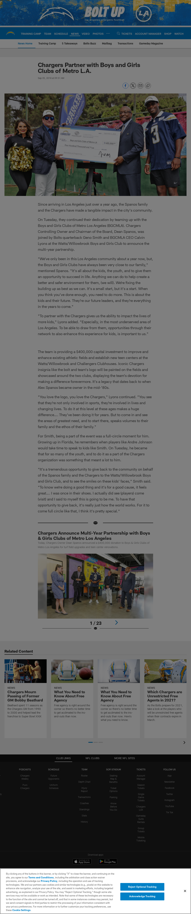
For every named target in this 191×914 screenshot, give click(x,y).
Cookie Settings (21, 910)
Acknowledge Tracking (142, 896)
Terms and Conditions (41, 877)
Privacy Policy (49, 880)
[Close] (185, 891)
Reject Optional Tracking (142, 886)
